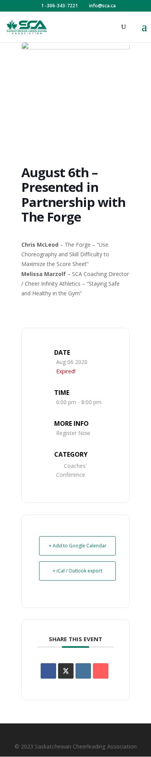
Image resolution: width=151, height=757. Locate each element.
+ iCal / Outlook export (77, 570)
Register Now (73, 433)
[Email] (100, 671)
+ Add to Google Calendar (77, 545)
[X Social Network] (66, 671)
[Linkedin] (83, 671)
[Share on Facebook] (48, 671)
